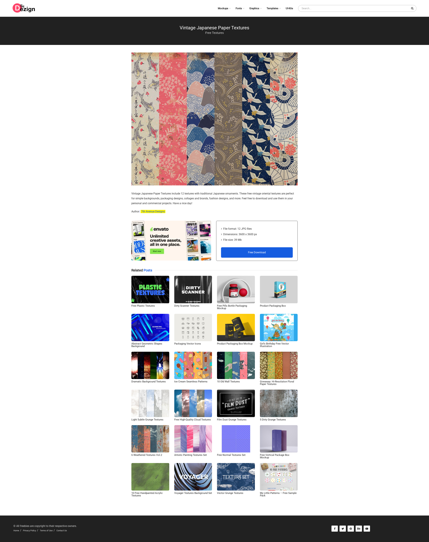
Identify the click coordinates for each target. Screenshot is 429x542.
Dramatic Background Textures (148, 381)
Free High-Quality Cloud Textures (192, 419)
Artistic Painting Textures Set (190, 455)
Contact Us (61, 530)
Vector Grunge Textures (230, 493)
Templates (272, 8)
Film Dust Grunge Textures (232, 419)
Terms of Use (46, 530)
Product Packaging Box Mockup (235, 343)
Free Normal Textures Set (231, 455)
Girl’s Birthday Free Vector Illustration (274, 345)
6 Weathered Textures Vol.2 (146, 455)
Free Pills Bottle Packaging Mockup (232, 307)
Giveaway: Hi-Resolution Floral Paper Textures (277, 383)
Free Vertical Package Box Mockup (274, 456)
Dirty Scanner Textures (186, 305)
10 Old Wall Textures (228, 381)
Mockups (223, 8)
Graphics (254, 8)
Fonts (239, 8)
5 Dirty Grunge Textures (273, 419)
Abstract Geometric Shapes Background (146, 345)
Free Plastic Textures (143, 305)
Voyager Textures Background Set (193, 493)
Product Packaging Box (273, 305)
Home (16, 530)
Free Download (257, 252)
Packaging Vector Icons (187, 343)
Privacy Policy (29, 530)
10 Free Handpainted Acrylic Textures (147, 494)
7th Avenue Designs (153, 211)
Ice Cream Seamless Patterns (190, 381)
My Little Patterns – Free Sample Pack (278, 494)
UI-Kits (289, 8)
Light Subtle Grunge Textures (147, 419)
